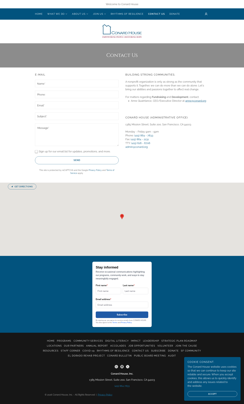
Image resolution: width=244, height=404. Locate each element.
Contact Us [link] (156, 14)
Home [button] (51, 340)
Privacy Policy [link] (95, 170)
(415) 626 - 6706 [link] (140, 143)
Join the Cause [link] (186, 345)
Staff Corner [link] (70, 350)
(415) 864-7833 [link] (122, 386)
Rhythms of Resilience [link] (127, 14)
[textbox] (77, 83)
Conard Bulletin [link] (119, 355)
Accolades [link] (118, 345)
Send (77, 160)
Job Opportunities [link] (141, 345)
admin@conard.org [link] (136, 146)
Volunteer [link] (165, 345)
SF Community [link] (191, 350)
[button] (57, 14)
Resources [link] (50, 350)
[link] (122, 31)
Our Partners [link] (74, 345)
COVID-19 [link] (88, 350)
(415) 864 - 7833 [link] (143, 135)
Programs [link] (64, 340)
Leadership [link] (151, 340)
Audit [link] (172, 355)
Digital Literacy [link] (117, 340)
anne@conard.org (195, 100)
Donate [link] (174, 14)
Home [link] (39, 14)
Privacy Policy (105, 394)
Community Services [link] (88, 340)
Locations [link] (54, 345)
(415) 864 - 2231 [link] (140, 139)
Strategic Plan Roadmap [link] (179, 340)
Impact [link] (136, 340)
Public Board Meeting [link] (150, 355)
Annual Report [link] (97, 345)
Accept (212, 394)
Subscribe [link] (158, 350)
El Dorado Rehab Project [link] (86, 355)
